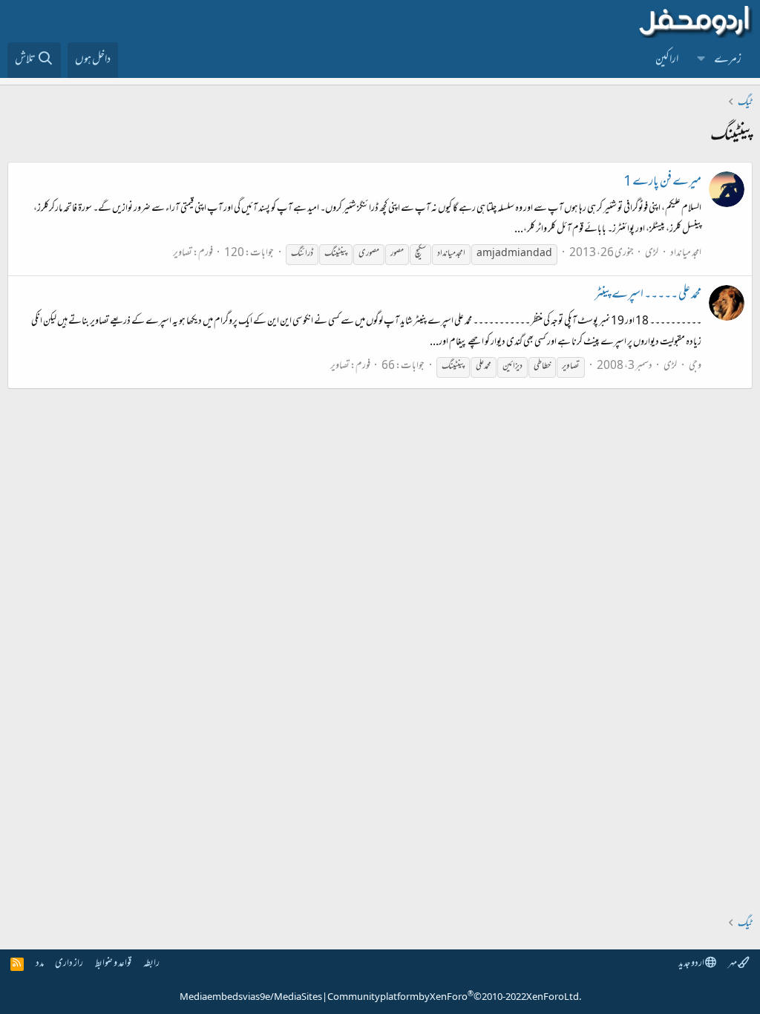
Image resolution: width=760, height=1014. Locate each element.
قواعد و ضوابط (113, 964)
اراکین (666, 60)
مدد (40, 964)
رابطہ (151, 964)
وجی (695, 366)
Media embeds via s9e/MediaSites (251, 998)
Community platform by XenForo (454, 998)
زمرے (727, 60)
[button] (701, 60)
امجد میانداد (685, 253)
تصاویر (182, 253)
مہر (733, 964)
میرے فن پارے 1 (662, 182)
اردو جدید (691, 964)
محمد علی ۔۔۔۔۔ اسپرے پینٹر (647, 295)
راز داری (69, 964)
